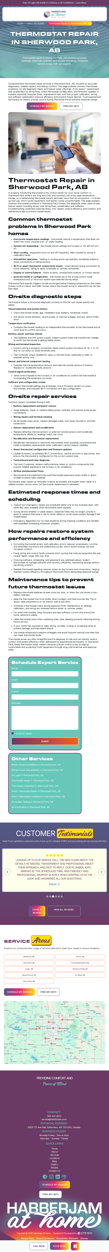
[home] (55, 14)
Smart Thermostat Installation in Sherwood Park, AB (38, 796)
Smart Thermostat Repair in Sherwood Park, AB (35, 791)
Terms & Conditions (45, 1238)
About (54, 1151)
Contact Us (54, 1171)
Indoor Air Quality (35, 23)
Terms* (29, 733)
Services (54, 1155)
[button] (75, 1246)
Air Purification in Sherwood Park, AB (30, 807)
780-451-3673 (54, 1116)
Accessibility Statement (67, 1238)
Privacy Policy (27, 1238)
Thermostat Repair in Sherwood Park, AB (32, 780)
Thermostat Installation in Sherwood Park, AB (34, 786)
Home (20, 23)
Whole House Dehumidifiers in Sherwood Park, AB (37, 770)
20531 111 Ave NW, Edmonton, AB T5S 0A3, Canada (54, 1127)
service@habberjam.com (54, 1119)
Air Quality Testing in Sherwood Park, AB (32, 801)
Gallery (54, 1164)
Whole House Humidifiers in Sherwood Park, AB (36, 764)
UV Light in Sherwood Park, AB (27, 775)
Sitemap (84, 1238)
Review (54, 1167)
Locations (54, 1158)
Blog (54, 1161)
